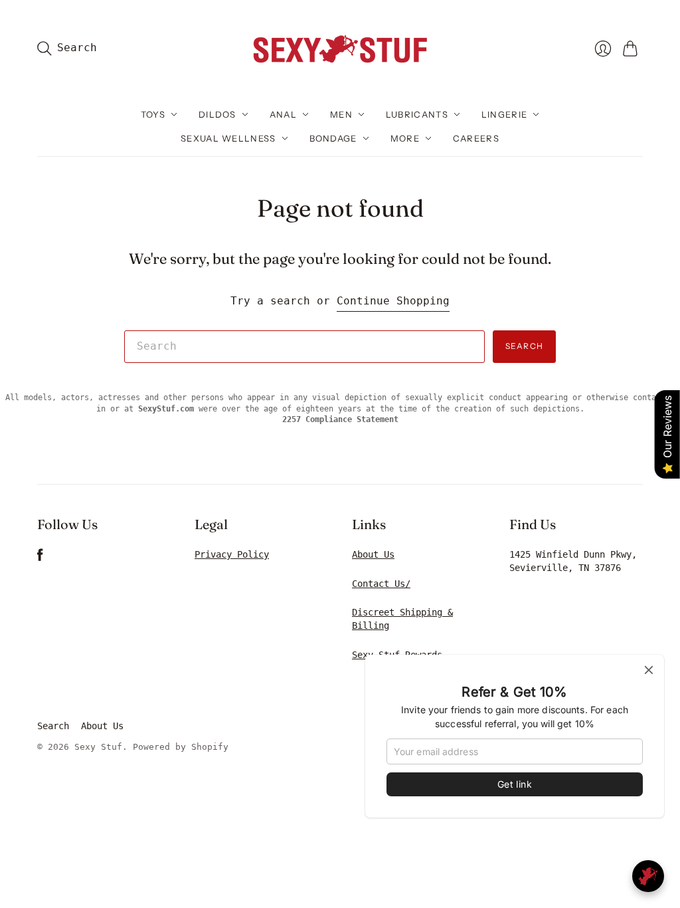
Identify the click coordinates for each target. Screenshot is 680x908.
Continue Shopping (393, 300)
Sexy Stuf (98, 747)
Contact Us (378, 583)
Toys (153, 114)
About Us (373, 554)
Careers (476, 138)
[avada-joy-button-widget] (648, 876)
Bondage (333, 138)
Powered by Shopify (180, 747)
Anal (283, 114)
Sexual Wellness (228, 138)
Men (341, 114)
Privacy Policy (232, 554)
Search (524, 346)
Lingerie (504, 114)
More (405, 138)
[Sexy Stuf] (340, 48)
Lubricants (417, 114)
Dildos (217, 114)
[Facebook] (40, 558)
